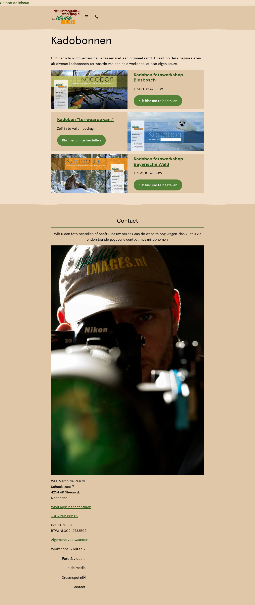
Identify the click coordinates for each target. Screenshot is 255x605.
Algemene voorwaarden (69, 539)
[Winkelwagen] (96, 16)
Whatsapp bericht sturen (71, 507)
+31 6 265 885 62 (64, 516)
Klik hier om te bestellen (158, 101)
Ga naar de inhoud (14, 3)
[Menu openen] (86, 16)
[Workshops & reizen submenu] (84, 549)
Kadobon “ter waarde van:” (85, 119)
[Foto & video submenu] (84, 559)
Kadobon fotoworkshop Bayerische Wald (158, 161)
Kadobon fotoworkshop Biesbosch (158, 77)
